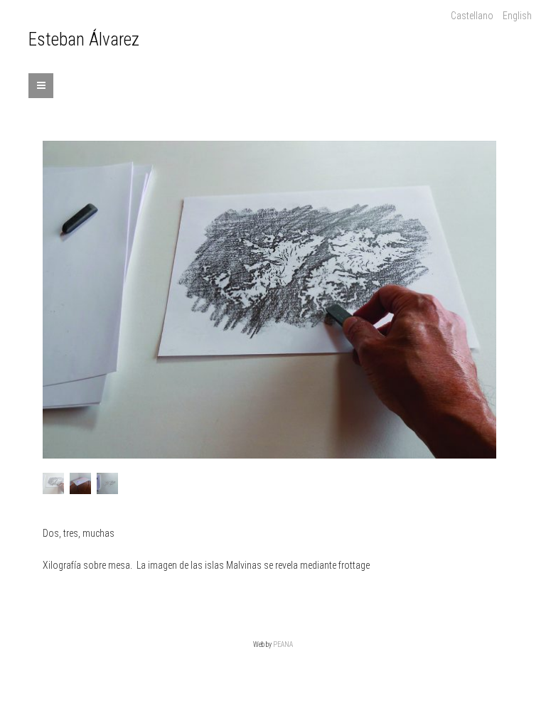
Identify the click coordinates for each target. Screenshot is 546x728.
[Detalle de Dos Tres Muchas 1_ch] (107, 483)
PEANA (283, 644)
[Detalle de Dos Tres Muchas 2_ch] (269, 300)
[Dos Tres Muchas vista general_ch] (80, 483)
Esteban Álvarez (83, 39)
